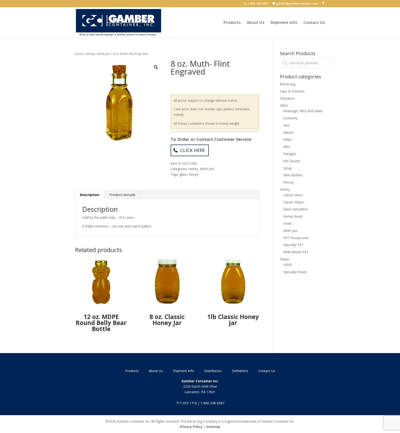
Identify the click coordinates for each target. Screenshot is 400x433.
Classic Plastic (293, 202)
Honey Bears (293, 216)
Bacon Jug (287, 84)
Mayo (287, 139)
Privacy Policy (191, 426)
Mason (288, 132)
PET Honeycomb (296, 238)
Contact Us (314, 23)
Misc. (287, 146)
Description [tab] (89, 195)
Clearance (287, 98)
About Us (255, 23)
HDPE (287, 264)
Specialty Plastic (295, 272)
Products (232, 23)
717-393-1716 (186, 403)
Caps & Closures (292, 91)
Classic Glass (293, 195)
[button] (156, 67)
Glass (284, 105)
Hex (286, 125)
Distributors (213, 371)
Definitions (240, 371)
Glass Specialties (295, 209)
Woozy (288, 182)
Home (79, 54)
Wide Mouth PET (296, 252)
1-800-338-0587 (258, 4)
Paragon (289, 154)
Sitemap (213, 426)
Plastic (285, 259)
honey (193, 174)
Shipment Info (283, 23)
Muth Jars (103, 54)
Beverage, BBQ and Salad (302, 111)
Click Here (192, 150)
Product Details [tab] (122, 195)
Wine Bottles (293, 175)
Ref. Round (291, 161)
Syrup (287, 168)
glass (183, 174)
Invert (287, 223)
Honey (90, 54)
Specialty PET (293, 245)
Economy (290, 118)
